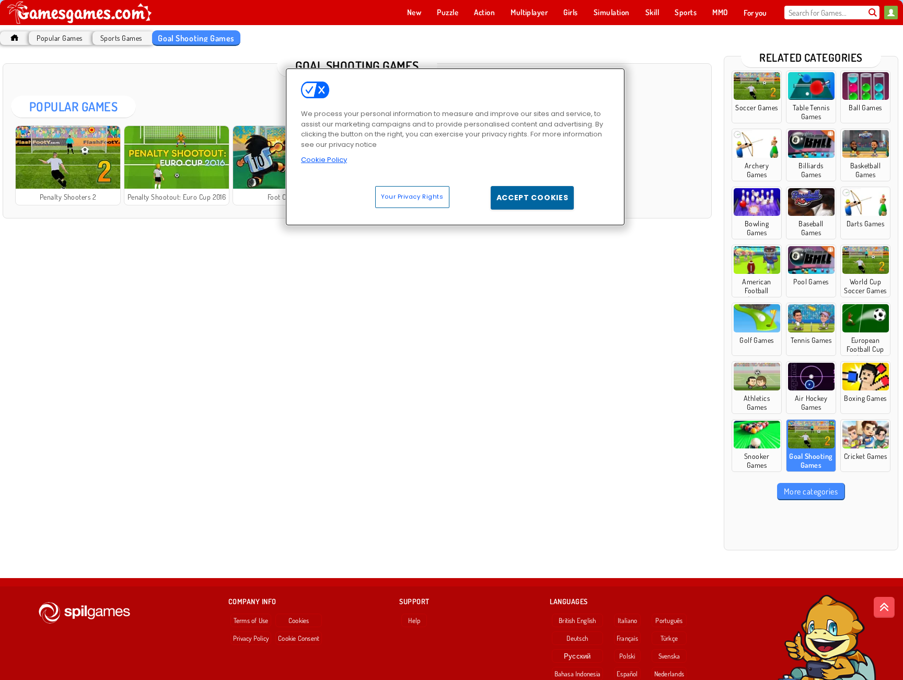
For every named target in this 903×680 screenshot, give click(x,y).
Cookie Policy (324, 160)
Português (668, 620)
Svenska (669, 656)
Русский (577, 656)
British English (577, 620)
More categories (811, 491)
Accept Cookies (532, 197)
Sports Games (121, 37)
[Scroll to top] (884, 607)
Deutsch (577, 638)
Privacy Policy (251, 638)
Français (627, 638)
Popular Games (59, 37)
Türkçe (669, 638)
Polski (627, 656)
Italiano (628, 620)
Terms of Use (251, 620)
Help (414, 620)
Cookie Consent (298, 638)
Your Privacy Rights (412, 196)
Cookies (298, 620)
